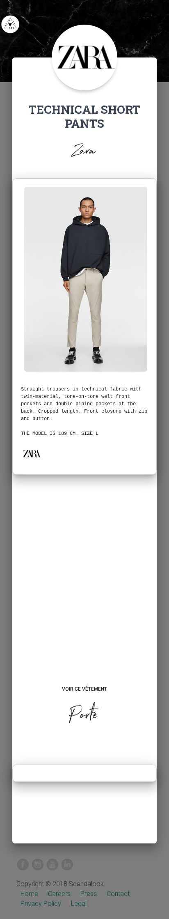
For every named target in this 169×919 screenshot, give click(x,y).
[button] (31, 453)
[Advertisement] (84, 588)
